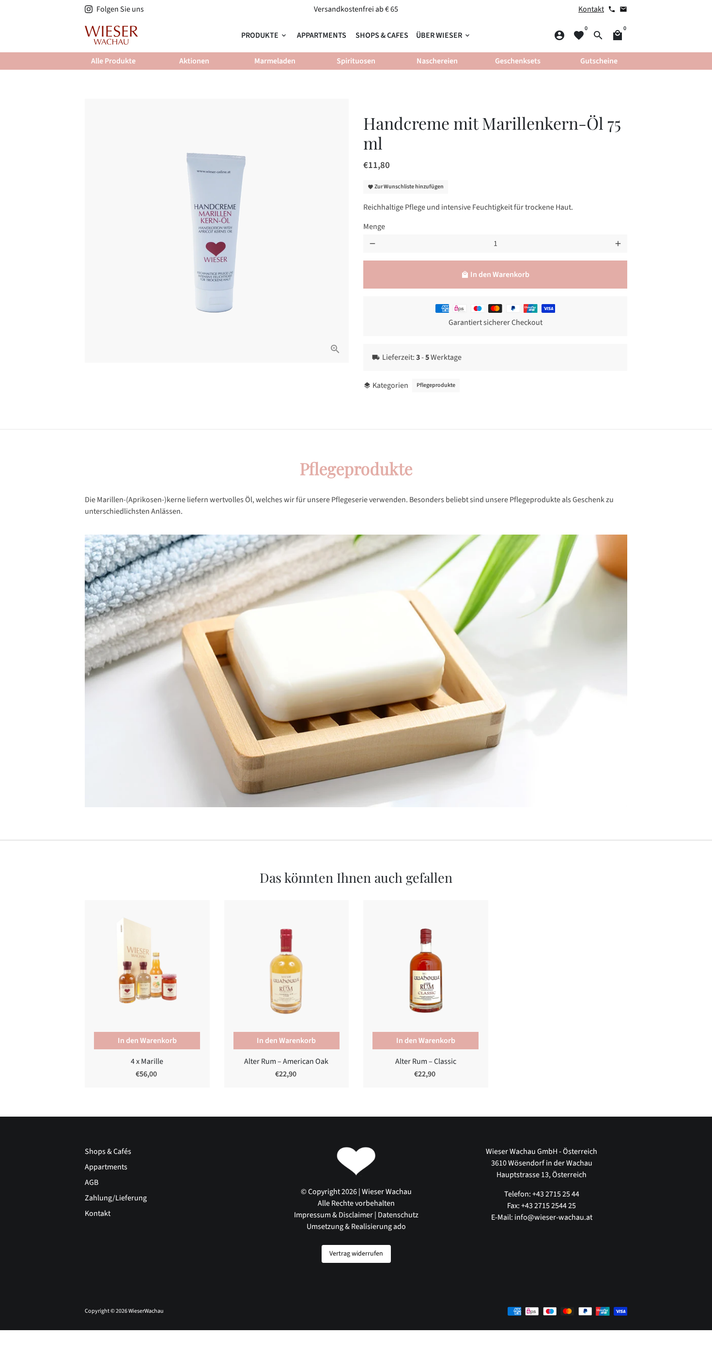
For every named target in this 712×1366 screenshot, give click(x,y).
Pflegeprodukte (436, 385)
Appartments (106, 1167)
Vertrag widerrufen (356, 1254)
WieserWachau (146, 1311)
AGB (91, 1182)
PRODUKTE (264, 35)
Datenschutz (398, 1215)
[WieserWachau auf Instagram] (89, 9)
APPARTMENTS (321, 35)
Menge (374, 226)
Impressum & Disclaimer (333, 1215)
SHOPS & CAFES (382, 35)
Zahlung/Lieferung (116, 1198)
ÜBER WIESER (443, 35)
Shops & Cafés (108, 1151)
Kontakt (591, 9)
